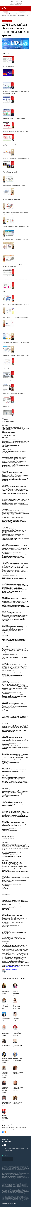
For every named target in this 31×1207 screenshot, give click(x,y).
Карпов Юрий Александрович (17, 1032)
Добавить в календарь (12, 969)
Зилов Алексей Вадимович (6, 1019)
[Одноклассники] (5, 1132)
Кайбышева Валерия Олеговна (18, 1019)
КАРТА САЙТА (7, 1159)
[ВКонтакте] (2, 1132)
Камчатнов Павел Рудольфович (6, 1032)
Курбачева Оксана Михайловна (7, 1059)
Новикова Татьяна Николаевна (18, 1072)
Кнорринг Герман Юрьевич (17, 1046)
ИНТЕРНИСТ (15, 2)
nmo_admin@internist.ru (12, 966)
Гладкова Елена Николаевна (6, 1005)
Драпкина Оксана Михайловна (18, 1005)
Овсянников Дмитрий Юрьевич (5, 1088)
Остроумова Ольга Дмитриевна (18, 1087)
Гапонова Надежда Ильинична (16, 991)
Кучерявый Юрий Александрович (17, 1059)
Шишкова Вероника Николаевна (5, 1117)
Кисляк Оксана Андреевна (6, 1046)
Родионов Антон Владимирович (6, 1102)
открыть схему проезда (9, 1151)
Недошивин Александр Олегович (5, 1073)
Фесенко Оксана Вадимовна (17, 1102)
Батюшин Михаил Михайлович (7, 990)
